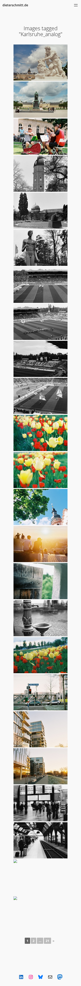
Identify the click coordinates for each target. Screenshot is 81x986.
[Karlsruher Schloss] (41, 174)
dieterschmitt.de (15, 5)
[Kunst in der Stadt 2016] (41, 137)
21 (47, 941)
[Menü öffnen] (76, 5)
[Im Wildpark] (41, 248)
